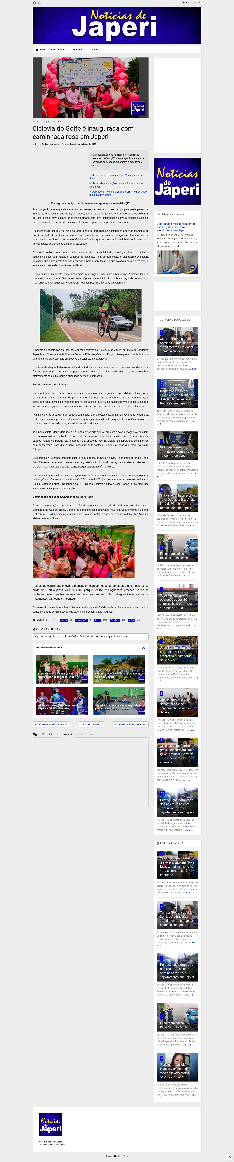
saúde (59, 121)
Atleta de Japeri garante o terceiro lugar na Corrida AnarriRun (59, 707)
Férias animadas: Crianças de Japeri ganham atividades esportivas (60, 675)
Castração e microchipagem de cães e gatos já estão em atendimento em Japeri (176, 227)
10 (162, 793)
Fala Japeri (78, 49)
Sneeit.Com (123, 1156)
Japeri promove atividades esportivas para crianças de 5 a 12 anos (118, 707)
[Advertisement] (59, 172)
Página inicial (91, 724)
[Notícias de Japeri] (117, 42)
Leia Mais (190, 525)
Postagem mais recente (51, 724)
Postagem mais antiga (130, 724)
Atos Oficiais (57, 49)
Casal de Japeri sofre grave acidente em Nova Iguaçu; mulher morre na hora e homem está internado (177, 754)
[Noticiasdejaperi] (44, 3)
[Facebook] (34, 3)
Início (41, 49)
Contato (94, 49)
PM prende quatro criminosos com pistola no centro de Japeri (176, 451)
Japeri (47, 121)
